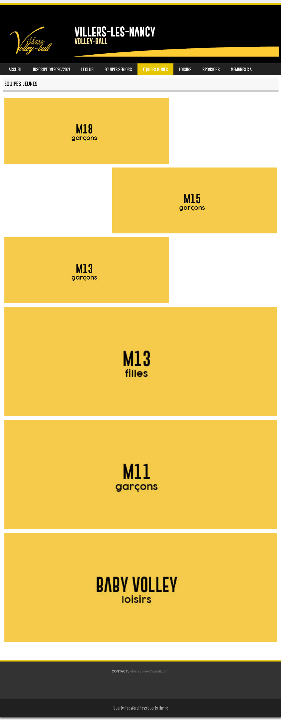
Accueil (15, 69)
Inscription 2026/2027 (51, 69)
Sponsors (211, 69)
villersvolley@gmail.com (149, 671)
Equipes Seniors (118, 69)
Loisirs (185, 69)
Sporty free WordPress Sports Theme (140, 708)
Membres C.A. (241, 69)
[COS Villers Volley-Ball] (140, 55)
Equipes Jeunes (155, 69)
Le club (87, 69)
